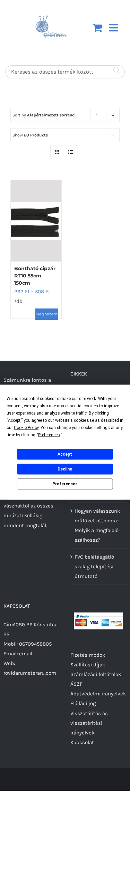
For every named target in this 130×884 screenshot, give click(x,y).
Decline (65, 469)
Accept (65, 454)
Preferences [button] (49, 434)
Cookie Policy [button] (26, 427)
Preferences (65, 484)
